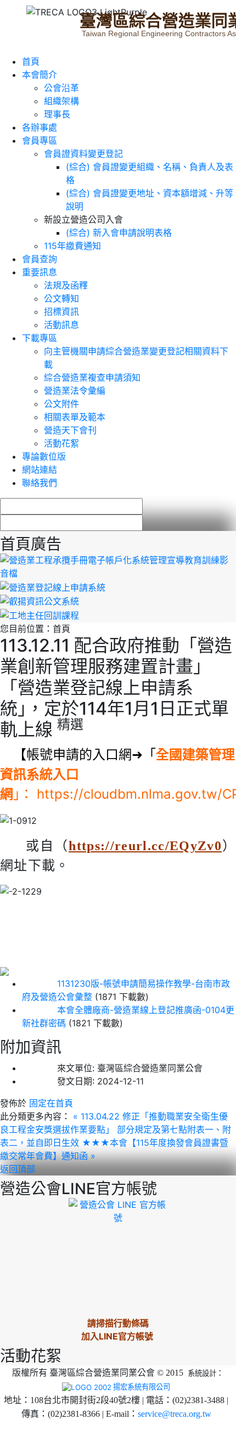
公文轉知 (61, 298)
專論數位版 (44, 456)
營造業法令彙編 (74, 390)
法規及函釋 (66, 285)
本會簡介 (39, 74)
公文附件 (61, 403)
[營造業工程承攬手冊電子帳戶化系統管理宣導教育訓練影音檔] (118, 565)
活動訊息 (61, 324)
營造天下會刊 (70, 430)
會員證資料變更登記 (83, 153)
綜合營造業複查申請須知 (92, 377)
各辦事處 (39, 127)
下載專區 (39, 337)
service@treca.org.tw (174, 1413)
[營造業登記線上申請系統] (52, 586)
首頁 (31, 61)
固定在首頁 (51, 1103)
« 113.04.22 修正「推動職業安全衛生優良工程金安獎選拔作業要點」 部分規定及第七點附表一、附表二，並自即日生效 (115, 1129)
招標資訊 (61, 311)
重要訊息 (39, 272)
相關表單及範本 (74, 416)
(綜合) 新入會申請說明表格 (119, 232)
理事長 (57, 114)
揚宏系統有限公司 (141, 1386)
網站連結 (39, 469)
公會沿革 (61, 87)
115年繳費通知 (72, 245)
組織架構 (61, 100)
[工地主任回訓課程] (39, 614)
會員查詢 (39, 258)
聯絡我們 (39, 482)
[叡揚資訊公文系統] (39, 600)
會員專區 (39, 140)
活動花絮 (61, 443)
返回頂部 (17, 1168)
